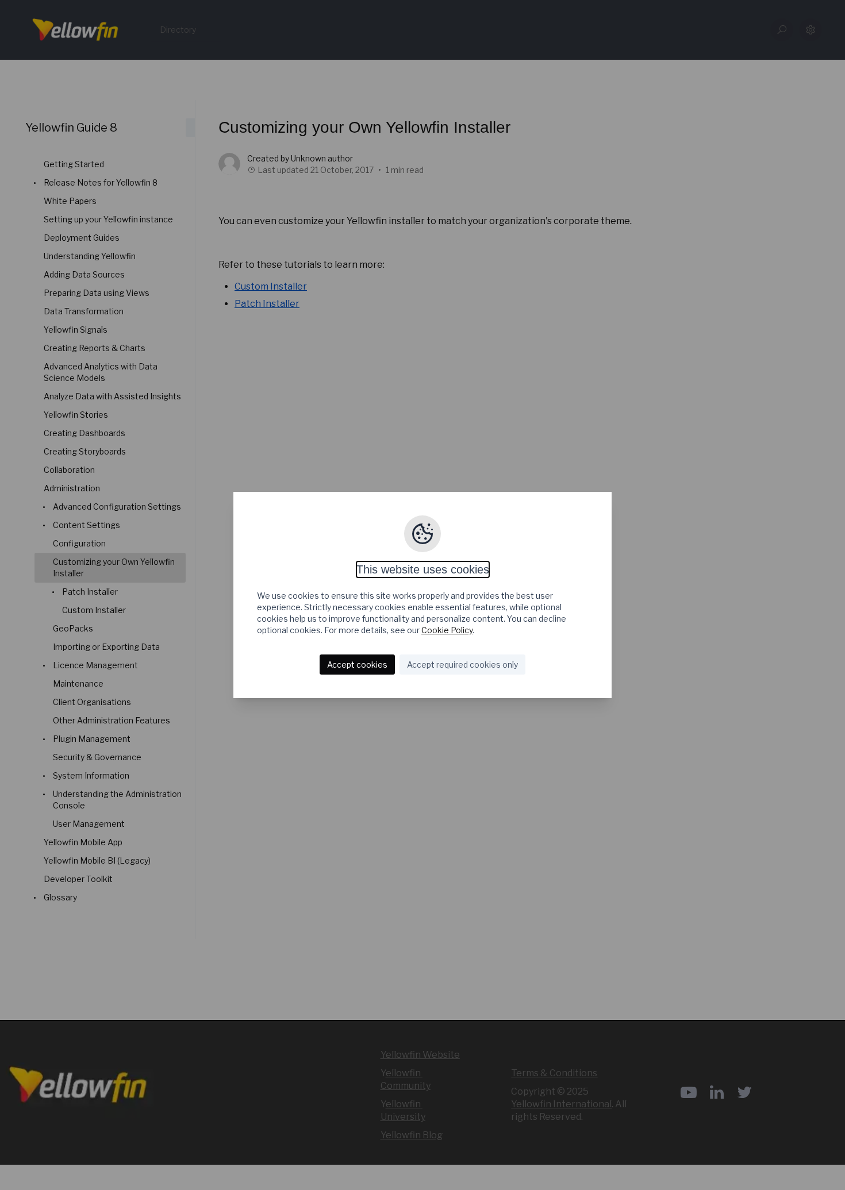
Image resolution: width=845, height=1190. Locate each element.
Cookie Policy (447, 630)
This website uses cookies (422, 569)
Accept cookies (357, 664)
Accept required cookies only (462, 664)
